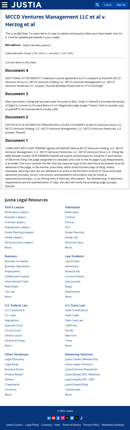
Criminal (70, 217)
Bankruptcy (72, 212)
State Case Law (74, 320)
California (71, 325)
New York (71, 335)
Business (11, 256)
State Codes (72, 315)
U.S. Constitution (15, 310)
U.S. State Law (75, 305)
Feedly (27, 53)
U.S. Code (10, 315)
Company (46, 425)
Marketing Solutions (79, 354)
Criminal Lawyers (15, 222)
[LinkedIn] (49, 418)
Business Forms (14, 369)
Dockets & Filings (15, 340)
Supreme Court (14, 325)
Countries (10, 389)
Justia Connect (14, 425)
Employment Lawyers (17, 227)
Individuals (72, 207)
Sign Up (121, 4)
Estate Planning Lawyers (19, 232)
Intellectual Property (17, 276)
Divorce (69, 222)
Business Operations (17, 266)
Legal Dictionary (14, 359)
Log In (107, 4)
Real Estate (11, 286)
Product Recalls (14, 374)
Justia (69, 411)
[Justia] (26, 5)
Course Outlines (74, 276)
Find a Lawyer (14, 207)
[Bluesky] (72, 418)
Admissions (71, 266)
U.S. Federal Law (16, 305)
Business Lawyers (15, 217)
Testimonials (72, 389)
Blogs (68, 286)
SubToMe (67, 53)
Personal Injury (74, 242)
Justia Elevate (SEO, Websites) (82, 374)
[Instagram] (63, 418)
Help (57, 425)
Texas (68, 340)
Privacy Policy (91, 425)
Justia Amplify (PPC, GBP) (79, 379)
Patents (9, 379)
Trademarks (12, 384)
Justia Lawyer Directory (79, 364)
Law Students (74, 256)
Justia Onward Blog (76, 384)
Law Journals (72, 281)
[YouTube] (53, 418)
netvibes (54, 53)
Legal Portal (32, 425)
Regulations (12, 320)
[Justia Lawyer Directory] (81, 418)
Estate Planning (74, 232)
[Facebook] (58, 418)
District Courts (13, 335)
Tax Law (10, 291)
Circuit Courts (13, 330)
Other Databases (17, 354)
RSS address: (13, 45)
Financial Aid (72, 271)
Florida (69, 330)
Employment (12, 271)
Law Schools (72, 261)
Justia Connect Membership (81, 359)
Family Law (71, 237)
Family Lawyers (14, 237)
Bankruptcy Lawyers (17, 212)
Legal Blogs (12, 364)
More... (9, 247)
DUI (67, 227)
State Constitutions (76, 310)
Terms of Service (71, 425)
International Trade (16, 281)
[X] (76, 418)
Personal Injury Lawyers (19, 242)
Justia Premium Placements (81, 369)
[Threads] (67, 418)
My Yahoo (40, 53)
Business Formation (17, 261)
